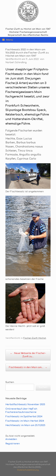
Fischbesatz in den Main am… (28, 367)
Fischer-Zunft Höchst (34, 338)
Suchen (9, 382)
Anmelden (11, 439)
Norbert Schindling (16, 62)
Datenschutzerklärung (28, 470)
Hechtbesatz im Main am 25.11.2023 (25, 425)
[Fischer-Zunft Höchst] (28, 11)
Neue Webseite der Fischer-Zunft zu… (28, 355)
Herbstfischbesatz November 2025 (25, 404)
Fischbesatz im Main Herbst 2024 (24, 421)
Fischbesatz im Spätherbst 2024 (23, 416)
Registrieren (12, 443)
